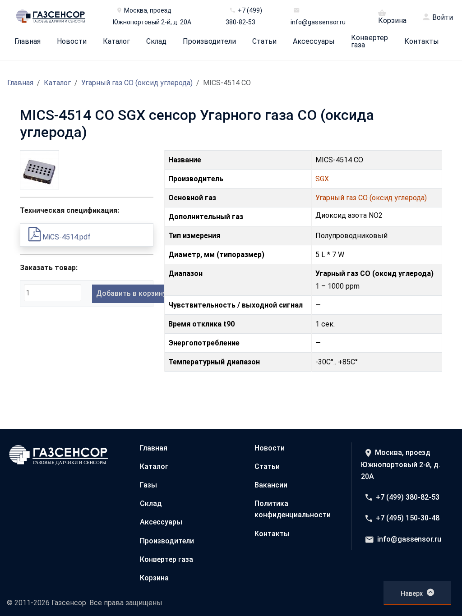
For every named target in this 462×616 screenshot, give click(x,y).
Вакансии (270, 485)
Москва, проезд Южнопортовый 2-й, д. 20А (400, 464)
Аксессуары (314, 41)
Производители (209, 41)
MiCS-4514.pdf (66, 237)
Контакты (421, 41)
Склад (156, 41)
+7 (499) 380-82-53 (407, 497)
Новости (72, 41)
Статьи (264, 41)
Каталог (116, 41)
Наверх (412, 593)
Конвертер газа (369, 41)
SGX (322, 179)
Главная (27, 41)
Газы (148, 485)
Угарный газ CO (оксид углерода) (137, 82)
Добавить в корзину (131, 293)
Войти (442, 17)
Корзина (392, 20)
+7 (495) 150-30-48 (407, 518)
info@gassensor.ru (409, 539)
